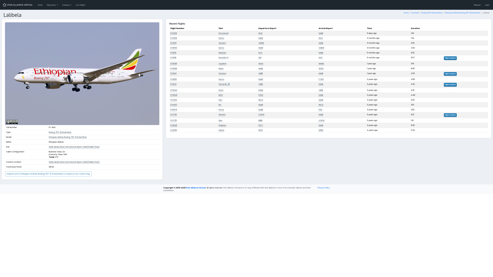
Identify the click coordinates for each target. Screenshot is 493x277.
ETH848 (173, 95)
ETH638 (173, 63)
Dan (220, 100)
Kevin (221, 90)
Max (220, 120)
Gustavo (222, 73)
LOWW (261, 114)
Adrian (221, 130)
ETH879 (173, 109)
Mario (221, 68)
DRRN (321, 130)
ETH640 (173, 90)
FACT (260, 125)
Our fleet (415, 13)
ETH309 (173, 33)
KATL (260, 52)
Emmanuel (223, 33)
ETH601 (173, 43)
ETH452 (173, 104)
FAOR (260, 95)
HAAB (321, 33)
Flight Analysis (450, 58)
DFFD (260, 130)
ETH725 (173, 114)
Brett (221, 95)
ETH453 (173, 100)
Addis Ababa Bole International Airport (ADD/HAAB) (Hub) (74, 147)
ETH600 (173, 48)
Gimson (222, 114)
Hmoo (221, 109)
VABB (260, 73)
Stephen (222, 125)
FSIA (320, 109)
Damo (221, 38)
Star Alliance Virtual (196, 187)
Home (40, 5)
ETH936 (173, 130)
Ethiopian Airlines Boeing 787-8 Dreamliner (462, 13)
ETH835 (173, 79)
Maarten (222, 52)
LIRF (260, 57)
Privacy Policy (324, 187)
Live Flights (80, 5)
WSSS (260, 63)
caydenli (222, 63)
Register (477, 5)
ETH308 (173, 38)
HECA (260, 100)
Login (487, 5)
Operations (51, 5)
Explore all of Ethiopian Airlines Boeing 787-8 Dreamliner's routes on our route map (48, 173)
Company (66, 5)
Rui (220, 104)
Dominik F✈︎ (224, 57)
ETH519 (173, 52)
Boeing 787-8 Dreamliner (432, 13)
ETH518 (173, 57)
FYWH (321, 79)
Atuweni (222, 43)
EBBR (260, 120)
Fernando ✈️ (224, 84)
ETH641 (173, 73)
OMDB (261, 43)
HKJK (260, 33)
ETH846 (173, 125)
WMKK (321, 63)
